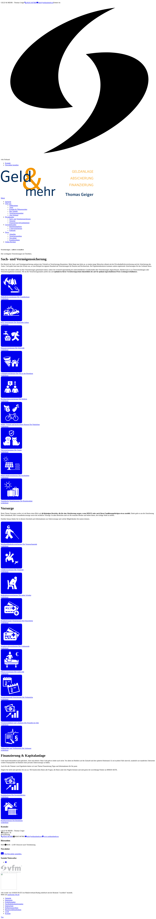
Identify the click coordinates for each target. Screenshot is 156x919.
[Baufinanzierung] (11, 819)
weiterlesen (4, 299)
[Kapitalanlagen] (11, 793)
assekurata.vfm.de (13, 895)
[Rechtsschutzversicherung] (11, 397)
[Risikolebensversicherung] (11, 593)
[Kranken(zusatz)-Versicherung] (11, 619)
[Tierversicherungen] (11, 448)
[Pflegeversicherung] (11, 670)
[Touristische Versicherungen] (11, 499)
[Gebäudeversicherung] (11, 371)
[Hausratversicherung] (11, 346)
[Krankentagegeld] (11, 695)
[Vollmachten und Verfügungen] (11, 746)
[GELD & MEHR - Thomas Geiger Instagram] (6, 862)
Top (2, 917)
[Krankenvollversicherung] (11, 644)
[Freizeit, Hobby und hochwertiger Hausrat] (11, 423)
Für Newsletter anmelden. (13, 854)
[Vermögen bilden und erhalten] (11, 721)
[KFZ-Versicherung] (11, 320)
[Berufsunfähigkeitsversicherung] (11, 542)
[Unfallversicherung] (11, 568)
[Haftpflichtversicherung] (11, 295)
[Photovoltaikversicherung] (11, 474)
